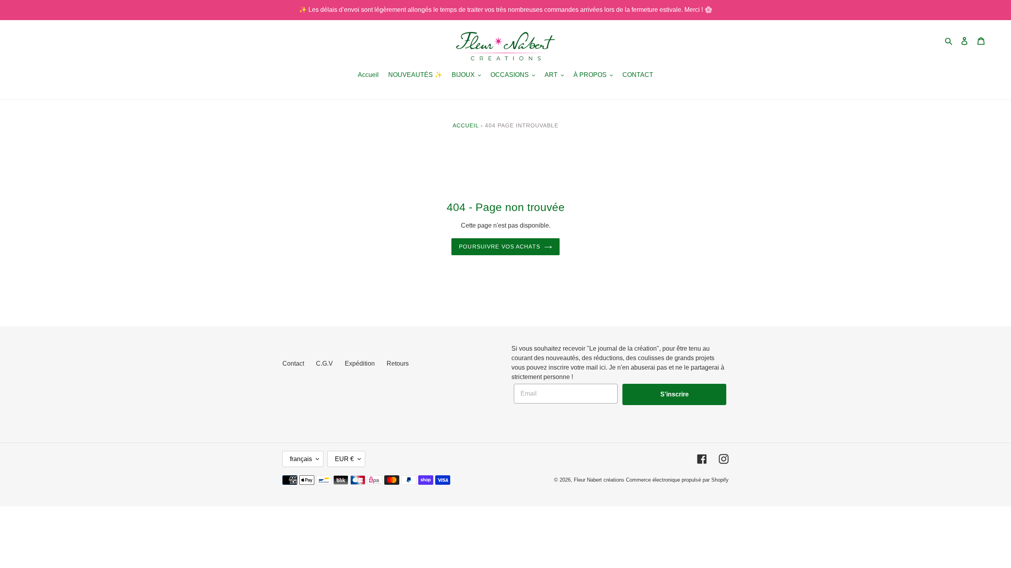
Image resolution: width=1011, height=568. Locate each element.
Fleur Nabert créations (599, 480)
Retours (398, 363)
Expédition (360, 363)
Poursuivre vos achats (499, 246)
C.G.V (324, 363)
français (301, 459)
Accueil (466, 125)
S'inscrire (674, 394)
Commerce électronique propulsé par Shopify (677, 480)
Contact (293, 363)
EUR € (344, 459)
